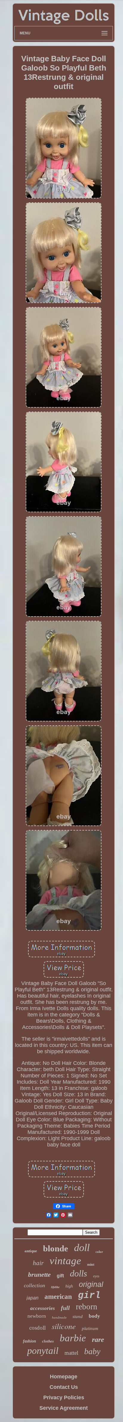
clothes (48, 1341)
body (94, 1316)
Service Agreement (63, 1408)
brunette (39, 1274)
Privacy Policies (63, 1397)
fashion (29, 1341)
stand (78, 1316)
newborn (36, 1316)
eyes (96, 1276)
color (99, 1251)
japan (33, 1297)
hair (38, 1263)
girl (89, 1295)
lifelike (55, 1287)
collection (34, 1285)
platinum (90, 1328)
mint (90, 1264)
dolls (78, 1273)
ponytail (43, 1350)
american (58, 1296)
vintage (65, 1261)
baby (92, 1351)
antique (30, 1251)
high (69, 1286)
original (91, 1284)
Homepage (63, 1377)
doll (82, 1247)
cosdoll (37, 1328)
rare (98, 1339)
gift (60, 1275)
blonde (55, 1248)
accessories (42, 1308)
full (65, 1308)
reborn (86, 1306)
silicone (64, 1326)
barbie (73, 1338)
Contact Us (64, 1387)
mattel (71, 1353)
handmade (59, 1317)
